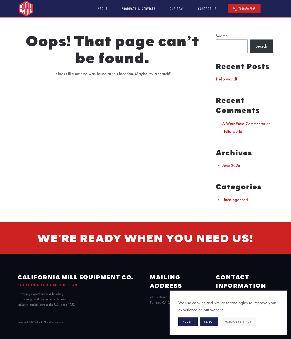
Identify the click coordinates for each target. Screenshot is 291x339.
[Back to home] (26, 8)
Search (221, 36)
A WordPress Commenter (243, 123)
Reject (209, 321)
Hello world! (226, 79)
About (103, 8)
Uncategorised (235, 199)
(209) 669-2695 (246, 8)
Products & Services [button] (138, 8)
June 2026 (231, 165)
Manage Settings (238, 321)
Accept (188, 321)
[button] (271, 8)
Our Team (177, 8)
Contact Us (207, 8)
